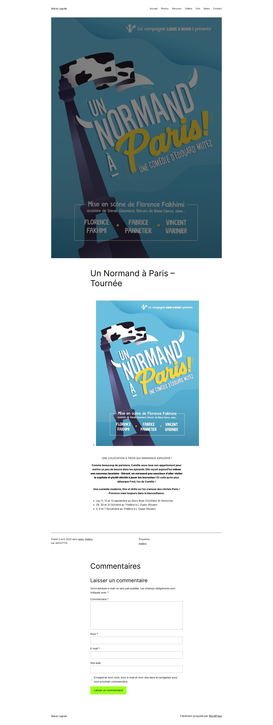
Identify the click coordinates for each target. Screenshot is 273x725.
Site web (95, 662)
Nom (94, 634)
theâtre (89, 539)
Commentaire (99, 599)
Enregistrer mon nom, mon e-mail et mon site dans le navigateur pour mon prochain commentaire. (136, 679)
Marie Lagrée (59, 8)
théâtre (142, 543)
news (81, 539)
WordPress (215, 715)
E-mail (95, 648)
